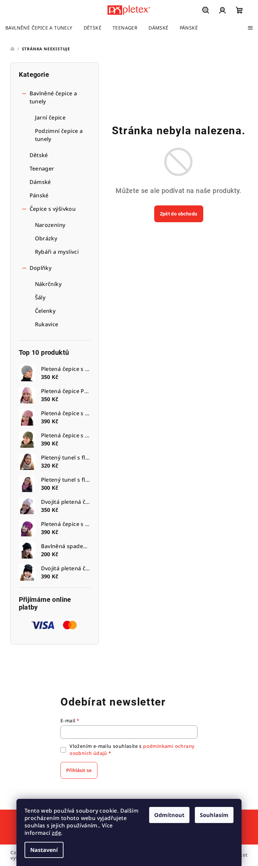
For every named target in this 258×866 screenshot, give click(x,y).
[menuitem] (39, 28)
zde (56, 832)
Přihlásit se (79, 770)
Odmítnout (169, 815)
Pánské (39, 195)
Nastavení (44, 850)
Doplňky (41, 268)
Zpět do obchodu (179, 213)
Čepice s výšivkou (53, 208)
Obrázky (46, 238)
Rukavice (46, 324)
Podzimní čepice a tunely (59, 135)
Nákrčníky (48, 284)
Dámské (40, 182)
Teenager (42, 168)
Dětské (39, 155)
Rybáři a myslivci (57, 251)
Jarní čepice (50, 117)
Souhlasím (214, 815)
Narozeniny (50, 225)
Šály (40, 297)
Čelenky (45, 311)
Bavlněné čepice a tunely (53, 97)
